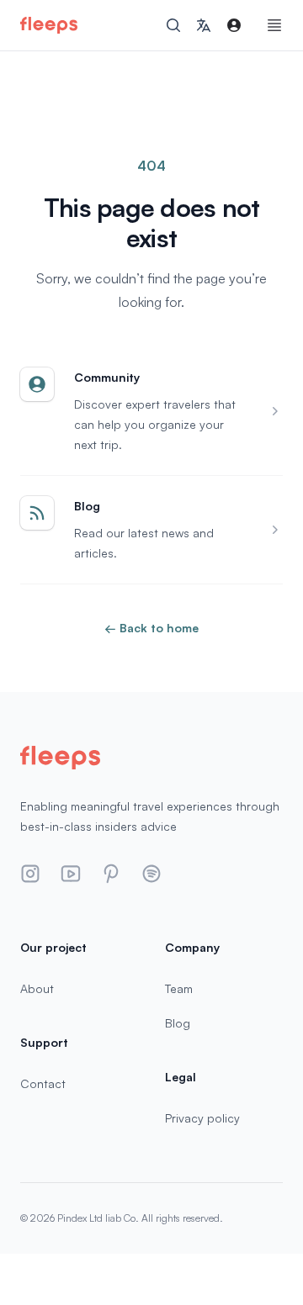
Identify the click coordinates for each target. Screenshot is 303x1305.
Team (179, 988)
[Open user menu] (234, 25)
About (37, 988)
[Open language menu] (203, 25)
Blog (177, 1023)
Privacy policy (202, 1118)
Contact (43, 1083)
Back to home (151, 628)
